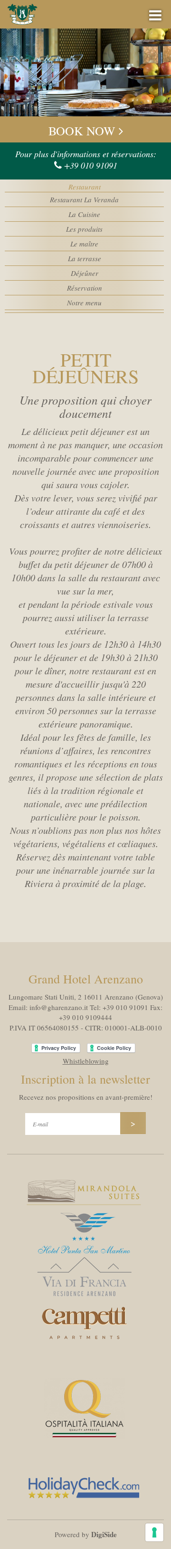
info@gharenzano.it (58, 1007)
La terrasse (84, 258)
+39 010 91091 (90, 165)
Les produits (84, 229)
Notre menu (84, 302)
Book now (83, 131)
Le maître (84, 243)
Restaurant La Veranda (84, 199)
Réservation (84, 288)
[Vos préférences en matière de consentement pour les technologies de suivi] (154, 1532)
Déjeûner (84, 273)
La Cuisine (84, 214)
